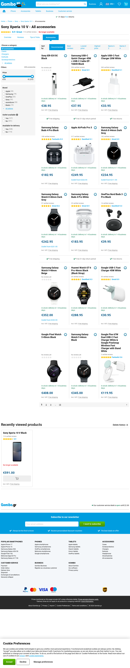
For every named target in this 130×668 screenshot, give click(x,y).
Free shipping (53, 110)
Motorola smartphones (43, 551)
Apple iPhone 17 (6, 544)
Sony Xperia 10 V (26, 21)
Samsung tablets (74, 547)
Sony (16, 21)
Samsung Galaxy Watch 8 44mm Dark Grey (111, 130)
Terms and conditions (79, 606)
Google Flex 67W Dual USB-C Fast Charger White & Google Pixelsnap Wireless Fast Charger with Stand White (111, 342)
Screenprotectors (108, 547)
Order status (5, 568)
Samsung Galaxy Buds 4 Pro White (80, 195)
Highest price (97, 47)
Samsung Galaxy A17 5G (9, 558)
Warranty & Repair (7, 577)
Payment (4, 566)
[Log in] (101, 4)
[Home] (4, 11)
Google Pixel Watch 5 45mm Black (51, 335)
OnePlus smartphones (42, 549)
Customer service (65, 11)
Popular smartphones (12, 542)
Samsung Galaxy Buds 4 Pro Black (50, 129)
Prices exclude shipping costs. (88, 599)
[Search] (85, 4)
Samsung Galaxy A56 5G (9, 551)
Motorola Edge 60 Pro (8, 556)
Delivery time (5, 570)
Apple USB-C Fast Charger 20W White (111, 57)
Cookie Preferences (63, 606)
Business (49, 11)
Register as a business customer (46, 568)
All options (8, 63)
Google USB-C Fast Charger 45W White (111, 269)
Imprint (52, 606)
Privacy (44, 606)
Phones (38, 542)
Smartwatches (107, 556)
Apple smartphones (41, 544)
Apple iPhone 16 (6, 547)
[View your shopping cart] (126, 4)
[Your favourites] (119, 4)
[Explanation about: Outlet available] (17, 115)
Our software (73, 568)
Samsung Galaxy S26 (8, 549)
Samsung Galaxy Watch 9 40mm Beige (50, 270)
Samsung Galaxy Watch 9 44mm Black (79, 337)
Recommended (57, 47)
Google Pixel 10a (7, 553)
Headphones (106, 553)
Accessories (25, 11)
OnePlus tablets (74, 553)
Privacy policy (73, 570)
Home (3, 21)
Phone (13, 11)
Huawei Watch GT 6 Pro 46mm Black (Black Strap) (81, 270)
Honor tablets (73, 551)
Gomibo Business (41, 566)
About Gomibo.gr (34, 606)
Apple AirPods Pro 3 (81, 127)
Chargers (105, 549)
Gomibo (72, 563)
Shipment (4, 572)
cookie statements (36, 656)
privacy (22, 656)
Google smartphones (42, 553)
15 (60, 405)
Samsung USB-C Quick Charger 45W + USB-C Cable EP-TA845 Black (81, 59)
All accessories (40, 21)
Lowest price (83, 47)
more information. (87, 601)
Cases (104, 544)
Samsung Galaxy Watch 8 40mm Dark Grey (51, 197)
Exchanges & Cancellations (10, 575)
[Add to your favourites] (65, 55)
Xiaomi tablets (74, 549)
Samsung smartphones (43, 547)
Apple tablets (73, 544)
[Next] (126, 404)
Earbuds (105, 551)
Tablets (38, 11)
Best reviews (70, 47)
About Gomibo (74, 566)
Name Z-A (123, 47)
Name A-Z (111, 47)
